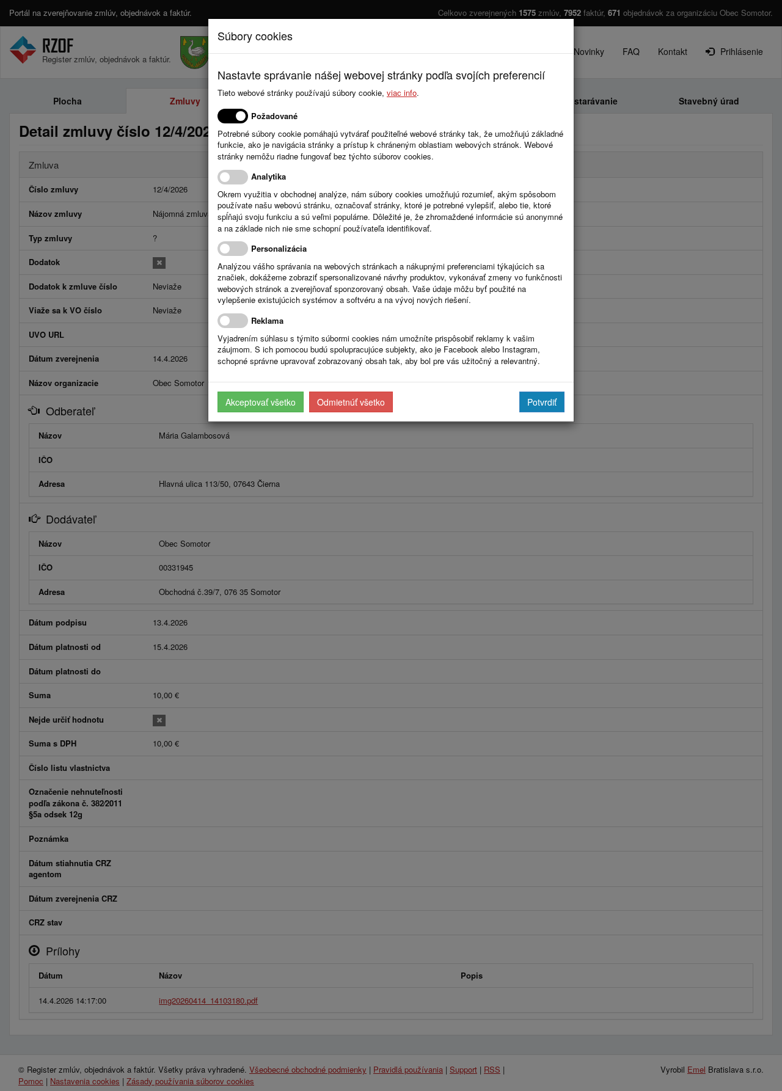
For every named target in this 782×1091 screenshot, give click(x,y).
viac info (402, 92)
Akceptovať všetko (260, 402)
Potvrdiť (542, 402)
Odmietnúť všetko (351, 402)
